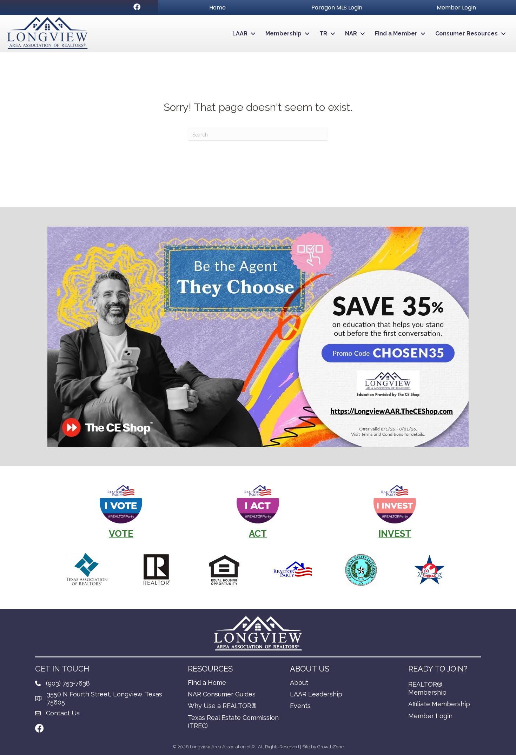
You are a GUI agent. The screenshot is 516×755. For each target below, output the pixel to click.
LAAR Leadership (316, 694)
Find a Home (207, 682)
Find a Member (396, 33)
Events (300, 705)
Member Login (430, 716)
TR (323, 33)
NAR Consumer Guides (222, 694)
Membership (283, 33)
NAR (351, 33)
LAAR (239, 33)
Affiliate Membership (439, 704)
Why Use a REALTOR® (222, 705)
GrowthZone (330, 746)
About (299, 682)
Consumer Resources (466, 33)
